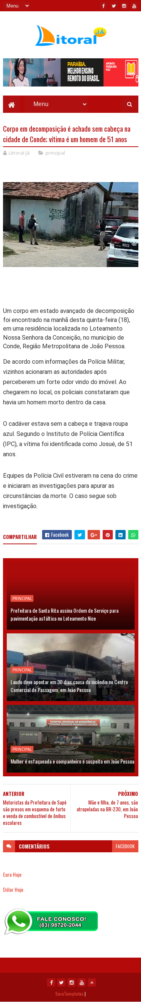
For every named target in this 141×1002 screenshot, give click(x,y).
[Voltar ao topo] (92, 982)
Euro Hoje (12, 874)
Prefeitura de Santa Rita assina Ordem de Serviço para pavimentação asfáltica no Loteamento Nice (64, 614)
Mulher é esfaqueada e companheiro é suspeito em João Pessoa (72, 761)
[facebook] (104, 6)
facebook (125, 846)
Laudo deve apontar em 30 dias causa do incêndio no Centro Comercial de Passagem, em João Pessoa (69, 686)
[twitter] (114, 6)
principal (55, 152)
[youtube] (134, 6)
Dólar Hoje (13, 889)
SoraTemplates (69, 993)
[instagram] (124, 6)
